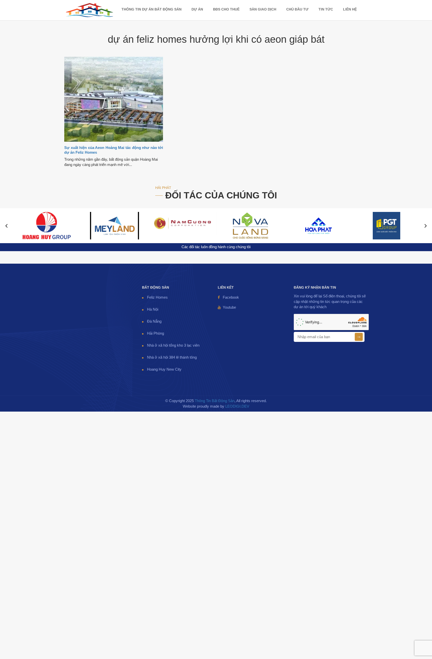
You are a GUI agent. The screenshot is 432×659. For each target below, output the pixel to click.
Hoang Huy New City (164, 369)
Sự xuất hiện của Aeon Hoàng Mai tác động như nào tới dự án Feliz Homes (113, 149)
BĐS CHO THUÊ (226, 9)
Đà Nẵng (154, 321)
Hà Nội (152, 309)
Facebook (231, 297)
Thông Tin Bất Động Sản (214, 401)
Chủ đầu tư (297, 9)
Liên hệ (350, 9)
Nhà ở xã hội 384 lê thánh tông (172, 357)
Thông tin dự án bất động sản (152, 9)
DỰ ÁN (197, 9)
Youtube (229, 307)
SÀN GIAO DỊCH (263, 9)
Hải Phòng (155, 333)
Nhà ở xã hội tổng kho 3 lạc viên (173, 345)
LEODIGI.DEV (237, 406)
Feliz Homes (157, 297)
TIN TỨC (325, 9)
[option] (46, 225)
